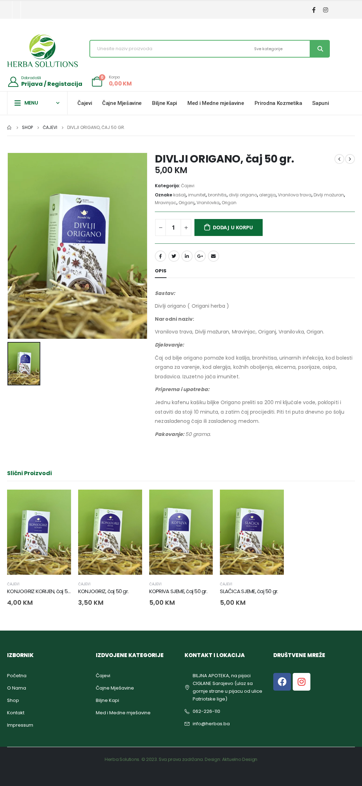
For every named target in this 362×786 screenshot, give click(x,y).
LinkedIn (187, 256)
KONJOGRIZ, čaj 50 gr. (103, 591)
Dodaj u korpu (233, 227)
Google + (200, 256)
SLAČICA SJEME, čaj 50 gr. (249, 591)
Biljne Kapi (164, 103)
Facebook (160, 256)
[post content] (39, 532)
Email (213, 256)
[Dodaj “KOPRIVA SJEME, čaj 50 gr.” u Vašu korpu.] (201, 501)
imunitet (197, 195)
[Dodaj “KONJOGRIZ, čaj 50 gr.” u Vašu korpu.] (130, 501)
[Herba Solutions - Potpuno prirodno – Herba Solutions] (42, 50)
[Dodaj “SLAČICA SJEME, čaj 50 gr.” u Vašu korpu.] (272, 501)
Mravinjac (165, 203)
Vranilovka (208, 203)
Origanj (186, 203)
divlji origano (243, 195)
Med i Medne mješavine (215, 103)
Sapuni (320, 103)
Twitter (174, 256)
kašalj (179, 195)
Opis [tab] (161, 270)
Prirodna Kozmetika (278, 103)
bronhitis (217, 195)
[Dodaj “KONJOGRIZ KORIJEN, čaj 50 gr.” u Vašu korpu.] (59, 501)
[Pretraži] (319, 49)
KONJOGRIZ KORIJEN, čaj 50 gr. (42, 591)
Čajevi (84, 103)
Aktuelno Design (239, 759)
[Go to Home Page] (9, 127)
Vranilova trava (294, 195)
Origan (229, 203)
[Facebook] (313, 10)
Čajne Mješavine (122, 103)
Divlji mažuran (329, 195)
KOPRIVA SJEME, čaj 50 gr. (178, 591)
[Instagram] (325, 10)
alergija (267, 195)
